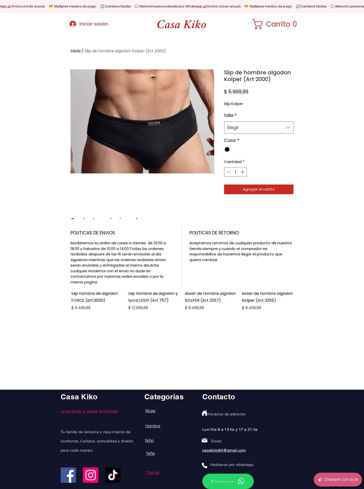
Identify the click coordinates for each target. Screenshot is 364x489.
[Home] (204, 413)
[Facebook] (68, 475)
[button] (277, 24)
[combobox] (258, 127)
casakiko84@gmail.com (224, 450)
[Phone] (204, 465)
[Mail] (204, 440)
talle (230, 115)
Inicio (75, 51)
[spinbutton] (236, 172)
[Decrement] (228, 172)
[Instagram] (90, 475)
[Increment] (243, 172)
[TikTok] (113, 475)
